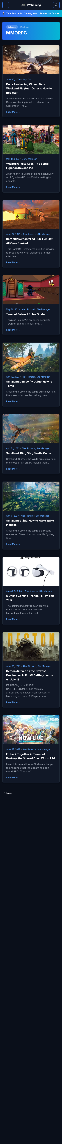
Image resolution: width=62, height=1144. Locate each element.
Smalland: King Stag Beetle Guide (28, 453)
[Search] (56, 5)
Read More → (13, 112)
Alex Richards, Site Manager (37, 234)
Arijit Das (27, 79)
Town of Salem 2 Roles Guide (25, 314)
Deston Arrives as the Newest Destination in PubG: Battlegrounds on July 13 (29, 675)
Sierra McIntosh (29, 159)
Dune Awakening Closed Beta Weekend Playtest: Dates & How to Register (29, 88)
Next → (10, 793)
